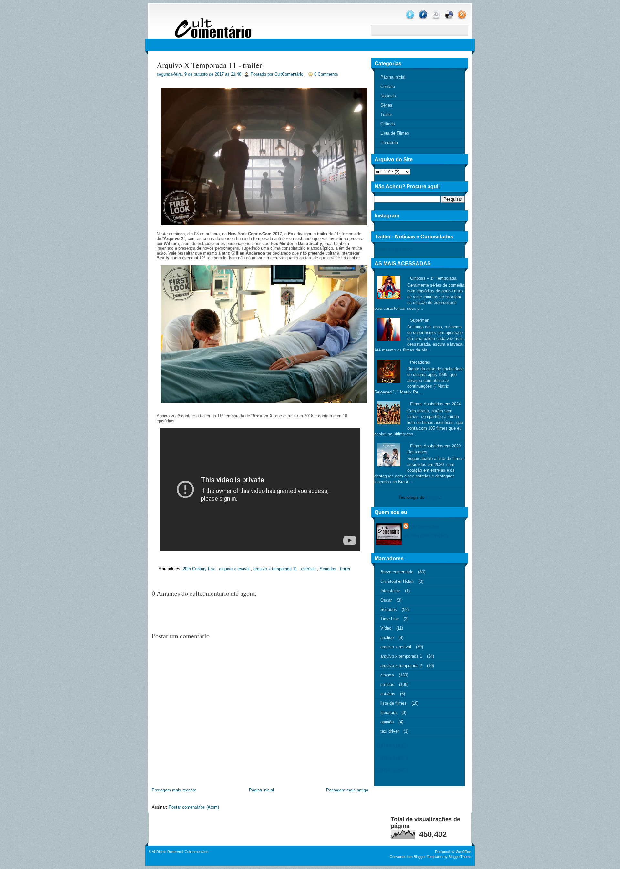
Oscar (386, 600)
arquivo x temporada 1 (401, 656)
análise (387, 637)
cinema (387, 675)
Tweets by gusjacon (392, 248)
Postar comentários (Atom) (194, 807)
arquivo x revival (234, 568)
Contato (387, 86)
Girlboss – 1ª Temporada (433, 278)
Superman (419, 320)
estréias (308, 568)
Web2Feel (463, 851)
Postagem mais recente (174, 790)
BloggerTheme (460, 857)
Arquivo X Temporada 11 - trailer (209, 65)
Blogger (432, 497)
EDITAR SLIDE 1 (392, 757)
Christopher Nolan (397, 581)
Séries (386, 105)
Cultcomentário (196, 851)
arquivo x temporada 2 (401, 665)
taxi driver (389, 731)
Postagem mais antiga (347, 790)
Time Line (389, 618)
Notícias (388, 95)
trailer (345, 568)
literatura (388, 712)
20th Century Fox (199, 568)
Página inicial (261, 790)
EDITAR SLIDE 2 (392, 770)
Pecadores (420, 362)
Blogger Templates (428, 857)
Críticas (387, 123)
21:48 (236, 74)
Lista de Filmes (394, 133)
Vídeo (385, 628)
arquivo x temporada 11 (275, 568)
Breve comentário (396, 572)
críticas (387, 684)
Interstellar (390, 590)
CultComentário (424, 526)
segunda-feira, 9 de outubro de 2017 (190, 74)
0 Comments (326, 74)
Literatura (389, 142)
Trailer (386, 114)
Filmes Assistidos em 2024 (435, 404)
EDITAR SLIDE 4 (392, 745)
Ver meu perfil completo (425, 534)
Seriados (328, 568)
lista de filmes (393, 703)
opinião (387, 721)
